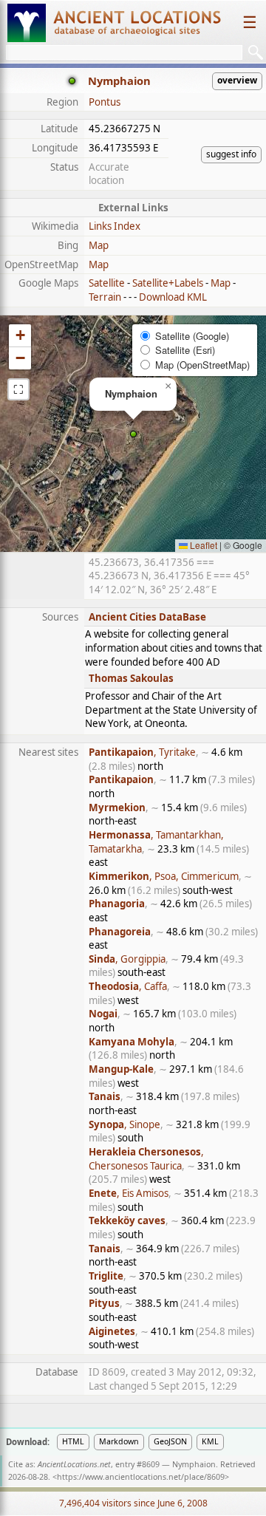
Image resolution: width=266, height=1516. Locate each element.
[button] (133, 434)
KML (210, 1441)
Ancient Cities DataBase (147, 617)
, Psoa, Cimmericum (164, 876)
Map (99, 245)
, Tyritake (142, 752)
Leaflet (202, 545)
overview (237, 80)
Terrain (105, 297)
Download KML (173, 297)
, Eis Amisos (128, 1193)
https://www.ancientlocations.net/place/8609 (141, 1477)
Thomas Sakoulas (131, 678)
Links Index (114, 226)
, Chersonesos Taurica (146, 1158)
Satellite (107, 283)
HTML (73, 1441)
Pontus (104, 102)
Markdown (119, 1441)
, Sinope (124, 1124)
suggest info (231, 154)
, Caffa (128, 986)
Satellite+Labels (167, 283)
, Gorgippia (127, 959)
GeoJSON (170, 1441)
